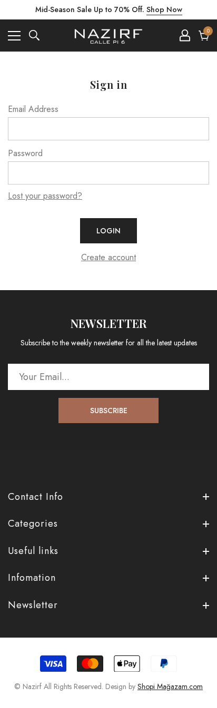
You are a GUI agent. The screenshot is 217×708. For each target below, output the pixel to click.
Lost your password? (45, 196)
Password (25, 153)
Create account (108, 257)
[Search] (34, 35)
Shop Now (164, 9)
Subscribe (108, 410)
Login (108, 230)
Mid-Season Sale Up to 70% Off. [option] (108, 9)
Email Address (33, 109)
